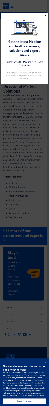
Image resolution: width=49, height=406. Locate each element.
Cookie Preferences (24, 401)
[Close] (45, 15)
